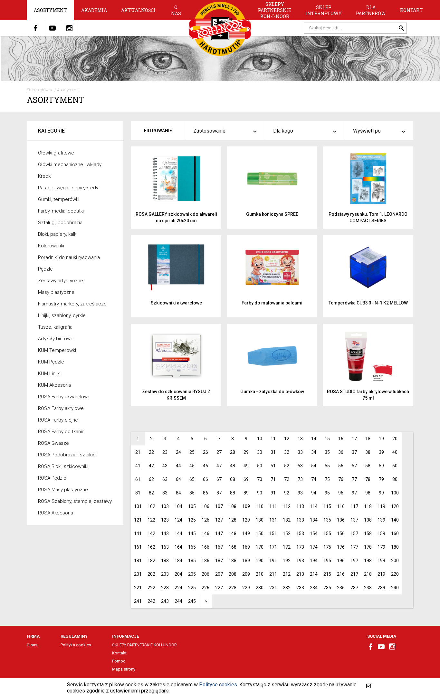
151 (273, 533)
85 (192, 492)
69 (246, 479)
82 (151, 492)
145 (192, 533)
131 (273, 520)
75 (327, 479)
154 (314, 533)
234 (314, 587)
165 (192, 547)
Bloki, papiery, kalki (57, 234)
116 (341, 506)
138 (368, 520)
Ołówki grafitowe (56, 153)
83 (164, 492)
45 (192, 465)
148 (232, 533)
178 (368, 547)
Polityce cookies (218, 685)
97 (354, 492)
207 (219, 574)
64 (178, 479)
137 (354, 520)
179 (381, 547)
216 (341, 574)
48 (232, 465)
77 (354, 479)
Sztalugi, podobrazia (60, 222)
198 (368, 560)
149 (246, 533)
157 (354, 533)
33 (300, 452)
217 (354, 574)
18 (367, 438)
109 (246, 506)
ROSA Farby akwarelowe (64, 397)
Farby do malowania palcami (272, 302)
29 (246, 452)
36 (340, 452)
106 (205, 506)
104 (178, 506)
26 (205, 452)
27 (219, 452)
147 (219, 533)
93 (300, 492)
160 (395, 533)
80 (394, 479)
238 (368, 587)
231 (273, 587)
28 (232, 452)
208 (232, 574)
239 (381, 587)
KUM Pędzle (51, 362)
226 (205, 587)
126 (205, 520)
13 (300, 438)
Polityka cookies (76, 644)
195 (327, 560)
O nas (176, 10)
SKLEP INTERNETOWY (323, 10)
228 (232, 587)
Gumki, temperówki (58, 199)
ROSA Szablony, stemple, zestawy (75, 501)
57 (354, 465)
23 (164, 452)
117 (354, 506)
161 (138, 547)
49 (246, 465)
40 (394, 452)
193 (300, 560)
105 (192, 506)
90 (259, 492)
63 (164, 479)
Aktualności (138, 10)
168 (232, 547)
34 (313, 452)
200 (395, 560)
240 (395, 587)
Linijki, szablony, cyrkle (62, 315)
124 (178, 520)
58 (367, 465)
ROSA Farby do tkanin (61, 431)
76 (340, 479)
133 (300, 520)
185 (192, 560)
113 (300, 506)
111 (273, 506)
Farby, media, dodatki (61, 211)
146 (205, 533)
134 (314, 520)
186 (205, 560)
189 (246, 560)
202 (151, 574)
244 (178, 601)
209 (246, 574)
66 (205, 479)
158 (368, 533)
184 (178, 560)
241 (138, 601)
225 (192, 587)
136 (341, 520)
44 (178, 465)
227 (219, 587)
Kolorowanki (51, 246)
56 (340, 465)
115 (327, 506)
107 (219, 506)
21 (137, 452)
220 (395, 574)
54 (313, 465)
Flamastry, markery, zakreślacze (72, 304)
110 (259, 506)
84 (178, 492)
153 (300, 533)
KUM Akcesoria (54, 385)
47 (219, 465)
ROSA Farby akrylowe (61, 408)
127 (219, 520)
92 (286, 492)
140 (395, 520)
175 (327, 547)
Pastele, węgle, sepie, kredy (68, 188)
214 (314, 574)
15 (327, 438)
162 (151, 547)
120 (395, 506)
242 (151, 601)
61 (137, 479)
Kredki (45, 176)
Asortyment (50, 10)
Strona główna (40, 89)
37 (354, 452)
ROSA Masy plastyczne (63, 490)
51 (273, 465)
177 (354, 547)
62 (151, 479)
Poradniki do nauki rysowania (69, 257)
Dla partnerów (371, 10)
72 (286, 479)
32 (286, 452)
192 (287, 560)
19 (381, 438)
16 (340, 438)
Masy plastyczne (56, 292)
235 (327, 587)
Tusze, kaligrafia (55, 327)
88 (232, 492)
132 (287, 520)
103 (165, 506)
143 (165, 533)
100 (395, 492)
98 (367, 492)
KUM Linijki (49, 373)
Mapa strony (123, 669)
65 (192, 479)
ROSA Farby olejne (58, 420)
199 (381, 560)
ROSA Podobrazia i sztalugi (67, 455)
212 (287, 574)
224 (178, 587)
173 (300, 547)
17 (354, 438)
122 (151, 520)
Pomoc (118, 661)
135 (327, 520)
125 (192, 520)
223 (165, 587)
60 (394, 465)
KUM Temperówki (57, 350)
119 (381, 506)
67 (219, 479)
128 (232, 520)
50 (259, 465)
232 (287, 587)
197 (354, 560)
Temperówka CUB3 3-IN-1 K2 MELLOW (368, 302)
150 (259, 533)
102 (151, 506)
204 (178, 574)
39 (381, 452)
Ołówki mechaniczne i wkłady (69, 164)
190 (259, 560)
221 (138, 587)
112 (287, 506)
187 (219, 560)
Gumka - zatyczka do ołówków (272, 391)
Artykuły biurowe (55, 339)
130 (259, 520)
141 (138, 533)
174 (314, 547)
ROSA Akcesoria (55, 513)
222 (151, 587)
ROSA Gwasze (53, 443)
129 (246, 520)
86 (205, 492)
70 (259, 479)
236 (341, 587)
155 (327, 533)
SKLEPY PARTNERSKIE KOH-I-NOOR (274, 10)
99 (381, 492)
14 (313, 438)
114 (314, 506)
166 (205, 547)
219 (381, 574)
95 (327, 492)
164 (178, 547)
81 (137, 492)
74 (313, 479)
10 (259, 438)
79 (381, 479)
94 (313, 492)
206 (205, 574)
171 (273, 547)
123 (165, 520)
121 (138, 520)
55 (327, 465)
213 (300, 574)
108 (232, 506)
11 (273, 438)
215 (327, 574)
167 (219, 547)
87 (219, 492)
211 (273, 574)
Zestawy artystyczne (60, 281)
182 (151, 560)
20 (394, 438)
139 (381, 520)
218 (368, 574)
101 (138, 506)
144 (178, 533)
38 (367, 452)
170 (259, 547)
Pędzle (45, 269)
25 (192, 452)
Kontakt (411, 10)
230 (259, 587)
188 (232, 560)
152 (287, 533)
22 (151, 452)
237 (354, 587)
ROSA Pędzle (52, 478)
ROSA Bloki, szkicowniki (63, 466)
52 (286, 465)
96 (340, 492)
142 (151, 533)
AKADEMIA (94, 10)
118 (368, 506)
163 (165, 547)
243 (165, 601)
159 (381, 533)
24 (178, 452)
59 (381, 465)
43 (164, 465)
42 (151, 465)
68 (232, 479)
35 (327, 452)
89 (246, 492)
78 (367, 479)
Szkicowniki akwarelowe (176, 302)
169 (246, 547)
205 (192, 574)
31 (273, 452)
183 (165, 560)
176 (341, 547)
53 (300, 465)
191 (273, 560)
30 (259, 452)
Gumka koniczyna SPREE (272, 214)
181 (138, 560)
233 (300, 587)
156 (341, 533)
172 (287, 547)
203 (165, 574)
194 (314, 560)
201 (138, 574)
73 (300, 479)
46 (205, 465)
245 (192, 601)
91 (273, 492)
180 (395, 547)
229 (246, 587)
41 (137, 465)
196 (341, 560)
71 (273, 479)
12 (286, 438)
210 (259, 574)
